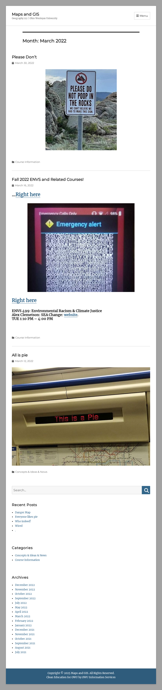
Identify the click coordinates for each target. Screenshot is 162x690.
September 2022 (25, 598)
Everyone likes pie (26, 516)
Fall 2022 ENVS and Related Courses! (48, 179)
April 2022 (21, 612)
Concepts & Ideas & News (31, 471)
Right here (28, 194)
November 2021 (25, 634)
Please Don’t (24, 57)
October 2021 (23, 639)
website (70, 314)
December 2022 (25, 585)
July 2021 (20, 652)
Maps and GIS (25, 14)
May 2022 (21, 607)
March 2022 (22, 616)
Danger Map (22, 512)
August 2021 (22, 647)
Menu (144, 16)
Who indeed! (23, 521)
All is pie (20, 355)
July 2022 (21, 603)
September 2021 (25, 643)
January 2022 (23, 625)
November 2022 (25, 589)
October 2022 (23, 594)
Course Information (27, 161)
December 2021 (24, 629)
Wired (19, 526)
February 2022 (24, 621)
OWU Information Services (99, 677)
